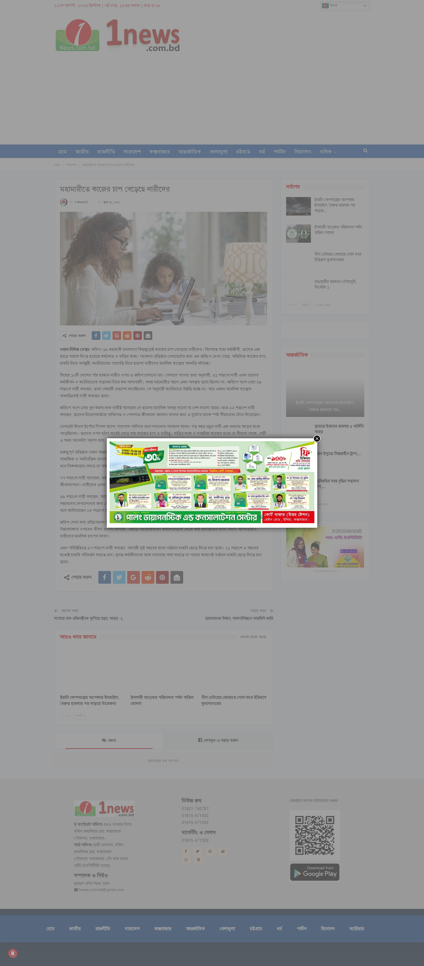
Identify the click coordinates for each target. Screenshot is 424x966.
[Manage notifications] (12, 953)
